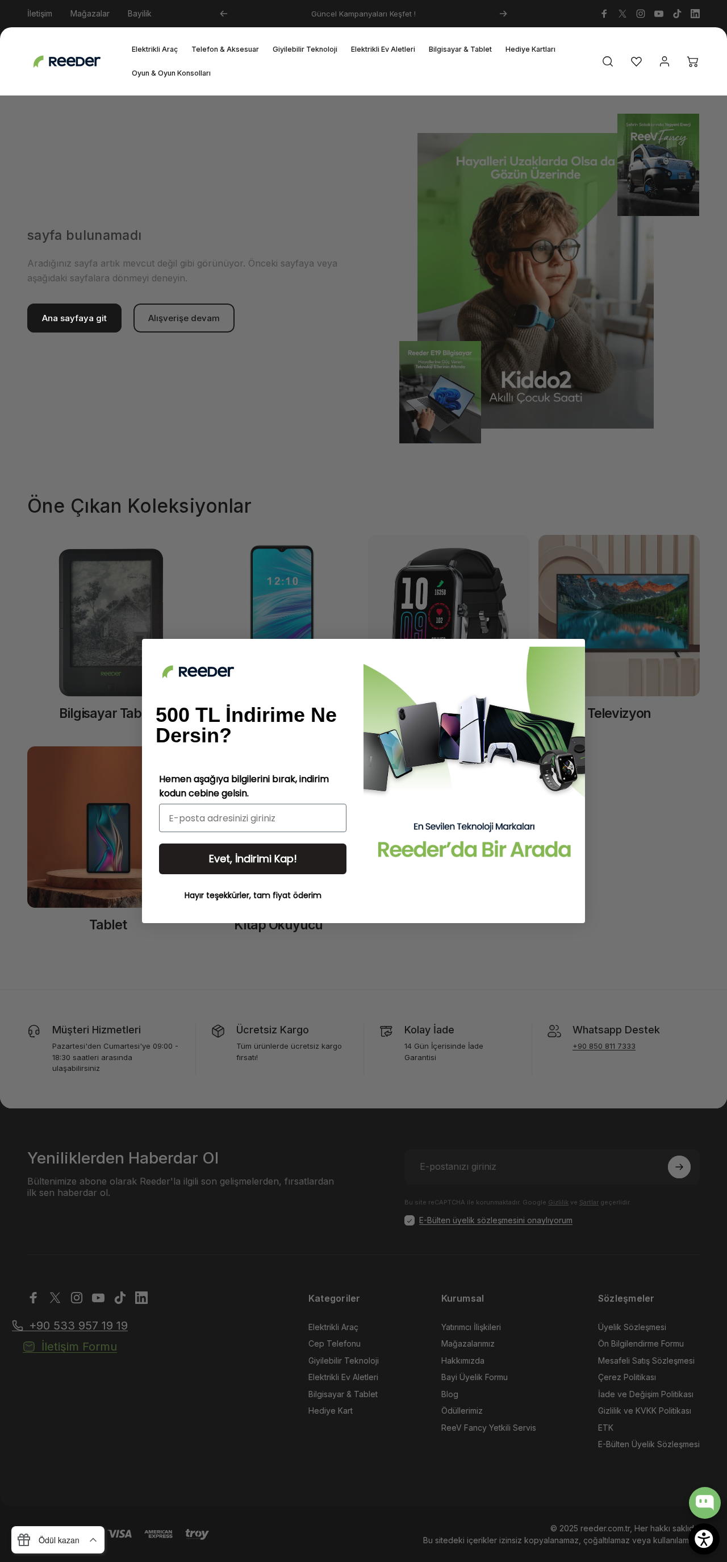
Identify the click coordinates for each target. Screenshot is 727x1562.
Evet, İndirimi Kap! (253, 858)
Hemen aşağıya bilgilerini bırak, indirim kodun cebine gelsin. (244, 786)
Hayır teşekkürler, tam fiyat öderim (253, 895)
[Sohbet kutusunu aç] (705, 1503)
